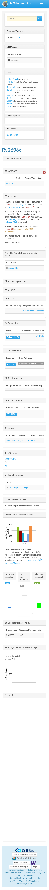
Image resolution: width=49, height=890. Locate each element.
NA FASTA (13, 135)
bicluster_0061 (21, 205)
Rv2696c (10, 183)
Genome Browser (13, 158)
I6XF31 (17, 38)
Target (9, 90)
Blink (9, 106)
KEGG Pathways (13, 351)
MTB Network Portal (21, 3)
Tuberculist (11, 87)
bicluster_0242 (15, 207)
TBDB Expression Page (18, 488)
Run (35, 441)
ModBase (11, 104)
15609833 (10, 441)
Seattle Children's (20, 862)
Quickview (40, 336)
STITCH (10, 96)
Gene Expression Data (15, 500)
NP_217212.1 (23, 441)
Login (35, 867)
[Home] (5, 4)
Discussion (10, 695)
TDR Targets (12, 98)
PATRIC (10, 82)
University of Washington (19, 867)
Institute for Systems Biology (24, 854)
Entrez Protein (13, 79)
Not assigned (28, 311)
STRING (10, 101)
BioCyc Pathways (13, 378)
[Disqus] (24, 734)
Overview (12, 196)
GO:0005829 (10, 459)
